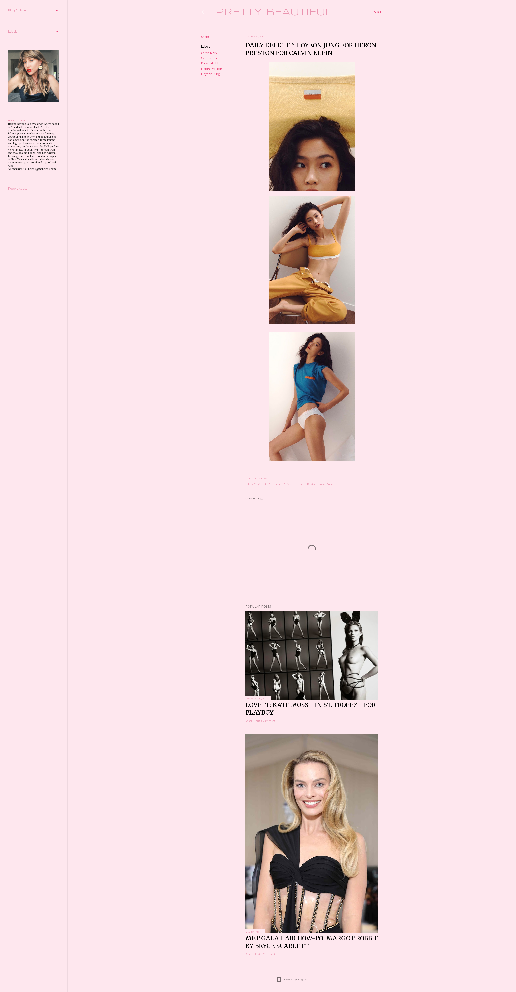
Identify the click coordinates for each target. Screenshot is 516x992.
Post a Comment (265, 720)
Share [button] (205, 37)
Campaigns (209, 58)
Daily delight (209, 63)
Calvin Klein (209, 53)
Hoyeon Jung (210, 74)
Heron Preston (211, 69)
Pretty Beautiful (273, 12)
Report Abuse (18, 188)
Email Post (261, 478)
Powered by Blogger (295, 979)
